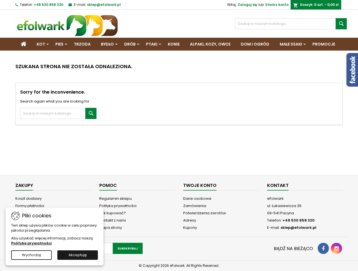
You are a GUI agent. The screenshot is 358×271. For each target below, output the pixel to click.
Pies (59, 44)
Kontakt (278, 185)
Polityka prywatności (117, 205)
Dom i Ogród (255, 44)
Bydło (107, 44)
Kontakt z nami (112, 220)
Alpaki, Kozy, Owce (210, 44)
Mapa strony (110, 227)
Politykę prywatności (31, 243)
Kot (41, 44)
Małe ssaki (291, 44)
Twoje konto (199, 185)
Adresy (189, 220)
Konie (174, 44)
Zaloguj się (247, 4)
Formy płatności (29, 205)
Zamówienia (194, 205)
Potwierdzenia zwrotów (204, 213)
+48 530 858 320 (48, 4)
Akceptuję (78, 255)
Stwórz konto (277, 4)
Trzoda (82, 44)
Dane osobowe (197, 198)
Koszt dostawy (28, 198)
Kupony (190, 227)
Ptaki (151, 44)
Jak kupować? (112, 213)
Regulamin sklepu (115, 198)
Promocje (323, 44)
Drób (130, 44)
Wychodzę (31, 255)
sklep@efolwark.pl (104, 4)
